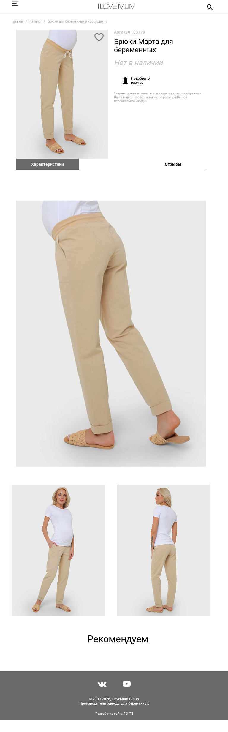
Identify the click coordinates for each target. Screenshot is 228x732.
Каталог (36, 21)
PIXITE (128, 714)
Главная (18, 21)
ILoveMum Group (125, 699)
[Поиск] (208, 6)
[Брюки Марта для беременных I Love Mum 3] (58, 550)
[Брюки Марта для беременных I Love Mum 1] (62, 94)
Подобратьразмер (140, 80)
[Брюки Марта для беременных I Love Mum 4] (163, 550)
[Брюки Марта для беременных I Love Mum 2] (111, 334)
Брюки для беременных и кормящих (76, 21)
